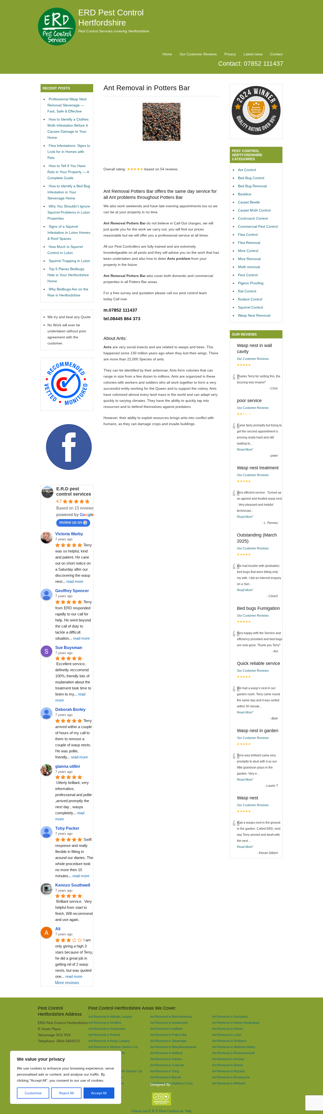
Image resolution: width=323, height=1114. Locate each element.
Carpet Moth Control (254, 210)
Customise (33, 1093)
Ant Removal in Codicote (167, 1065)
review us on (70, 522)
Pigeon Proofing (250, 283)
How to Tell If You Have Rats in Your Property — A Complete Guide (68, 172)
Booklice (244, 194)
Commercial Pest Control (258, 226)
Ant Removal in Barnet (165, 1077)
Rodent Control (250, 299)
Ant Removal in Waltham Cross (171, 1083)
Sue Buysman (68, 647)
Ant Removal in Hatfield (166, 1028)
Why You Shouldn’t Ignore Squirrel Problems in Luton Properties (68, 212)
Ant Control (247, 170)
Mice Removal (249, 259)
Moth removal (249, 267)
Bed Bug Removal (252, 186)
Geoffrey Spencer (72, 591)
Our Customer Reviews (198, 54)
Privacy (230, 54)
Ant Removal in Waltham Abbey (233, 1047)
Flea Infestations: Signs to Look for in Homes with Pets (68, 152)
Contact (276, 54)
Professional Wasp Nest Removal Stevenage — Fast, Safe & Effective (67, 105)
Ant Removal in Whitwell (228, 1083)
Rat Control (247, 291)
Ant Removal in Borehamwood (171, 1016)
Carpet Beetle (249, 202)
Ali (57, 929)
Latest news (253, 54)
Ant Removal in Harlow (166, 1059)
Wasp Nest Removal (254, 315)
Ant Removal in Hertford (104, 1022)
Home (167, 54)
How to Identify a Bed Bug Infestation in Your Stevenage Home (68, 192)
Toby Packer (67, 828)
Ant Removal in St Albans (229, 1040)
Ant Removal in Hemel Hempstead (235, 1022)
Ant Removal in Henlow (228, 1059)
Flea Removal (249, 243)
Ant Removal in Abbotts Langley (110, 1016)
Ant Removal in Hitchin (227, 1028)
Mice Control (248, 251)
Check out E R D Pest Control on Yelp (161, 1111)
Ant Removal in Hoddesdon (169, 1022)
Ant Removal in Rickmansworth (233, 1053)
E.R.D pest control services (73, 491)
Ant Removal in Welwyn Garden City (113, 1047)
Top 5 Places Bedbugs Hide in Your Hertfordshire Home (68, 275)
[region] (65, 1077)
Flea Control (248, 235)
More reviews (67, 983)
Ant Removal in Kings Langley (109, 1040)
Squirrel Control (250, 307)
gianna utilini (67, 766)
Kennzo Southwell (72, 885)
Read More (244, 449)
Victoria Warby (69, 534)
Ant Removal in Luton (226, 1034)
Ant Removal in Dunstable (230, 1016)
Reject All (66, 1093)
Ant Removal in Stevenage (168, 1040)
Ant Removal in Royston (228, 1071)
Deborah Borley (70, 709)
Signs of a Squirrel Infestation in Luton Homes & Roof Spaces (68, 232)
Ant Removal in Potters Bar (168, 1034)
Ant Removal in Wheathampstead (173, 1047)
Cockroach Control (253, 218)
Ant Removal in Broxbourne (231, 1077)
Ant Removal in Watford (166, 1053)
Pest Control (248, 275)
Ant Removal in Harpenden (107, 1028)
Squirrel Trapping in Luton (69, 261)
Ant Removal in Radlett (104, 1034)
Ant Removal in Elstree (227, 1065)
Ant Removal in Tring (164, 1071)
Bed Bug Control (251, 178)
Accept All (98, 1093)
